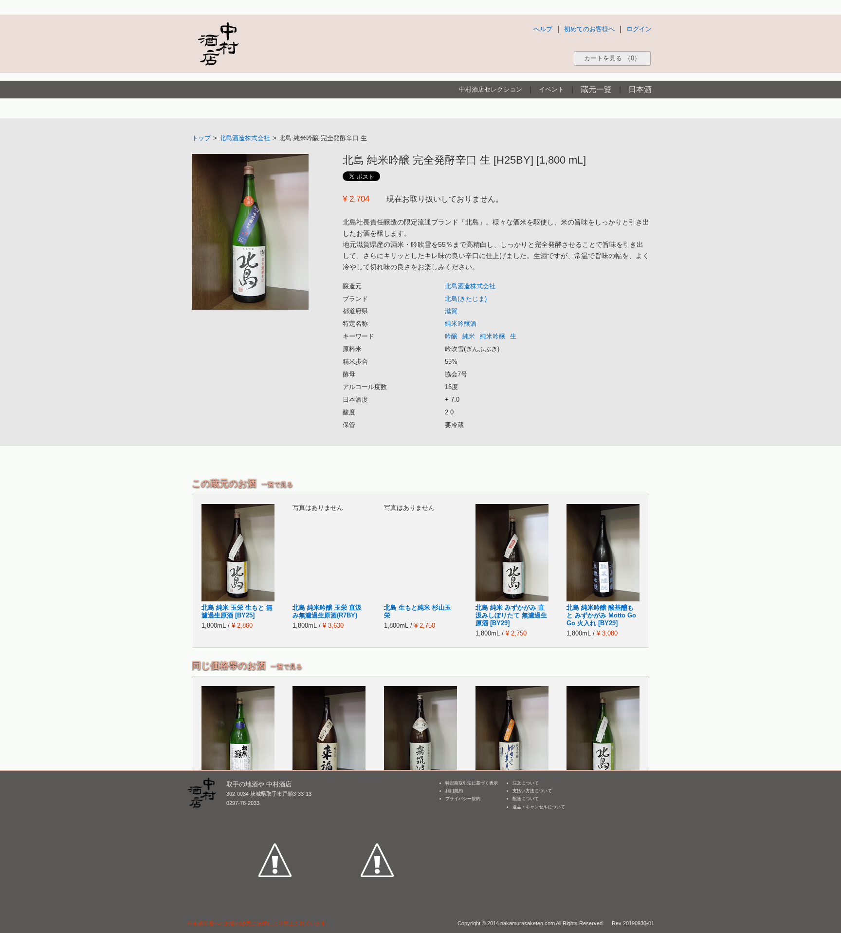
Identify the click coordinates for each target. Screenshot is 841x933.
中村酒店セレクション (490, 89)
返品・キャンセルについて (538, 806)
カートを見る (612, 58)
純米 (468, 336)
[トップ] (218, 43)
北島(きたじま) (466, 298)
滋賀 (451, 311)
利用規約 (454, 790)
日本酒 (640, 89)
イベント (551, 89)
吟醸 (451, 336)
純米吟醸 (492, 336)
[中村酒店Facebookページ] (275, 815)
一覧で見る (277, 484)
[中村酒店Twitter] (377, 815)
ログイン (639, 29)
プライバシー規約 (462, 798)
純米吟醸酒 (460, 323)
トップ (201, 138)
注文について (525, 783)
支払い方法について (532, 790)
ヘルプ (542, 29)
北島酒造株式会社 (244, 138)
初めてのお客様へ (589, 29)
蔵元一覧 (596, 89)
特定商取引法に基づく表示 (471, 783)
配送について (525, 798)
